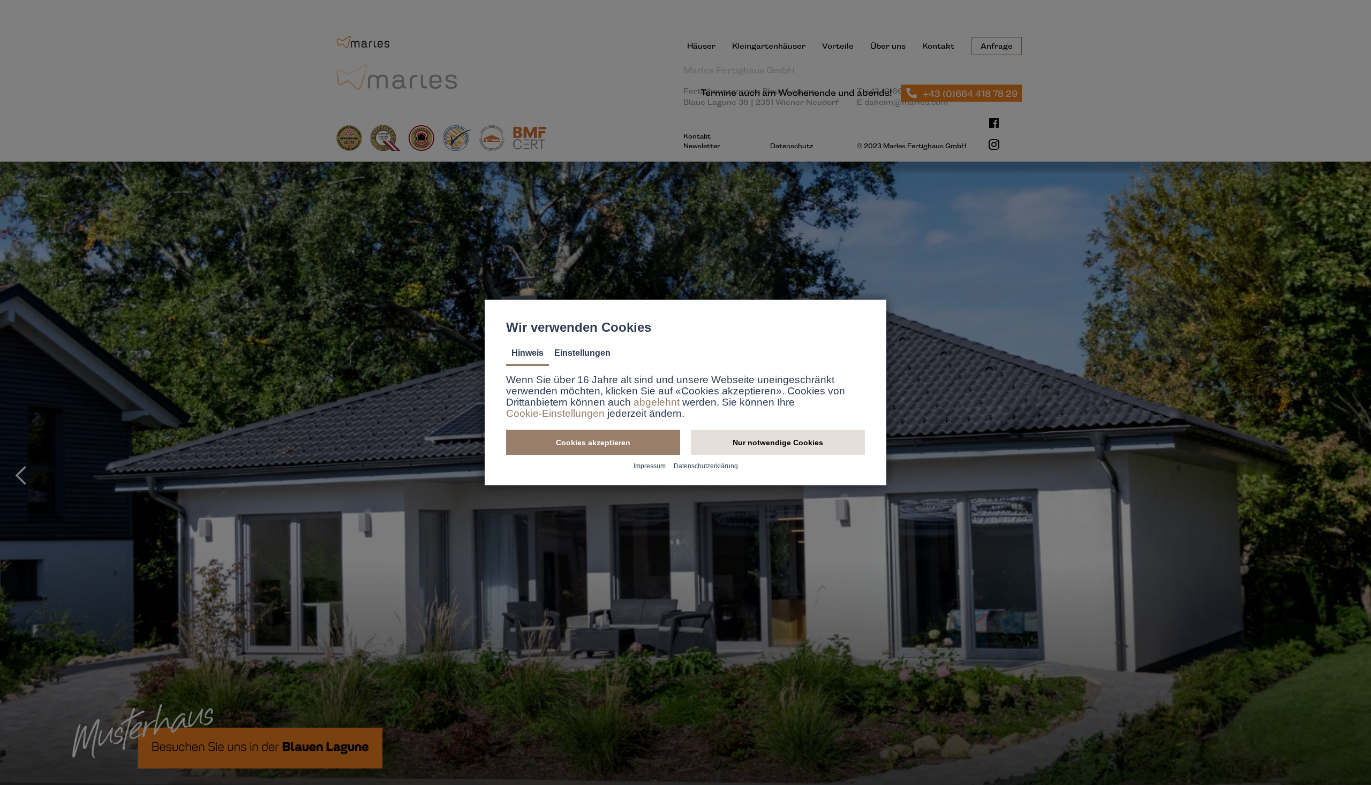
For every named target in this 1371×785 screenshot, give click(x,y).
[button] (593, 442)
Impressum (650, 466)
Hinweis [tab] (527, 352)
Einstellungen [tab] (582, 352)
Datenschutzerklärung (706, 466)
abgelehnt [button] (657, 402)
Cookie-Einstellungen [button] (555, 413)
